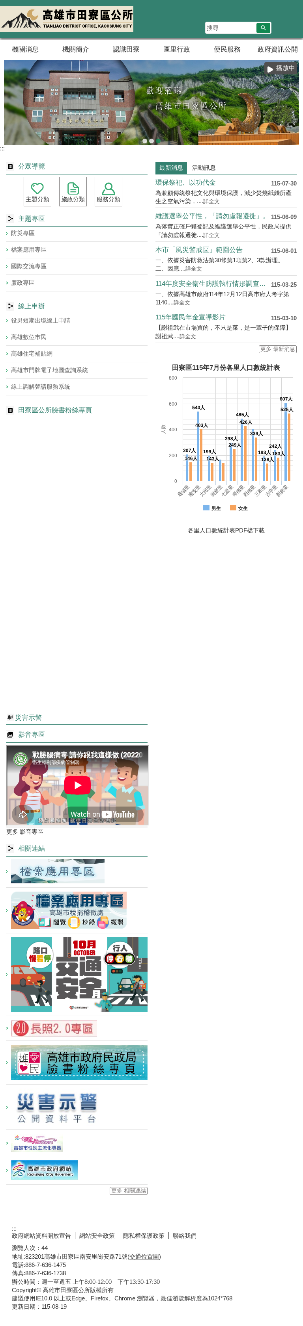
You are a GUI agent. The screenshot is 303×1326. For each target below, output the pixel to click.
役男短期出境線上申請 (40, 320)
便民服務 (227, 49)
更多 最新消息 (277, 349)
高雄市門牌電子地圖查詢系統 (49, 370)
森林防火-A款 (144, 141)
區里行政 (176, 49)
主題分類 (37, 199)
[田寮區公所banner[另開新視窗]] (151, 102)
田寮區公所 (66, 19)
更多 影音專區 (24, 831)
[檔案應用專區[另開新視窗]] (77, 871)
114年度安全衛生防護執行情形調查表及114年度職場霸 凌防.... (213, 283)
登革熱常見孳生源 (151, 141)
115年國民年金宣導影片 (190, 317)
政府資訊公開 (278, 49)
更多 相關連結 (128, 1191)
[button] (263, 28)
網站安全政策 (97, 1235)
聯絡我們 (184, 1235)
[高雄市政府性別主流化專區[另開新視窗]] (77, 1143)
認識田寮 (126, 49)
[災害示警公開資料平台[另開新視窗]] (77, 1107)
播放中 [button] (285, 68)
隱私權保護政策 (144, 1235)
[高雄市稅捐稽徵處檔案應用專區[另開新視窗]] (77, 910)
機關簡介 (75, 49)
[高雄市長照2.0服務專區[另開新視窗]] (77, 1028)
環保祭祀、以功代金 (185, 182)
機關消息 (25, 49)
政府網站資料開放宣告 (41, 1235)
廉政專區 (23, 282)
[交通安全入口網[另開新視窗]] (77, 974)
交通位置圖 (144, 1256)
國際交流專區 (29, 266)
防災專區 (23, 233)
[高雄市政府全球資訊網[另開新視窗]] (77, 1170)
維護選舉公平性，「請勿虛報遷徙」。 (212, 216)
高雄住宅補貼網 (31, 353)
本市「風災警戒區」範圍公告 (199, 250)
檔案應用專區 (29, 249)
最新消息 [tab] (171, 167)
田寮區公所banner (158, 141)
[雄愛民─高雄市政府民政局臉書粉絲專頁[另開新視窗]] (77, 1062)
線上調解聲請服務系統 (40, 386)
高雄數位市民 (29, 337)
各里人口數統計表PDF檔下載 (226, 530)
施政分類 (73, 199)
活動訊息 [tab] (204, 167)
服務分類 (108, 199)
